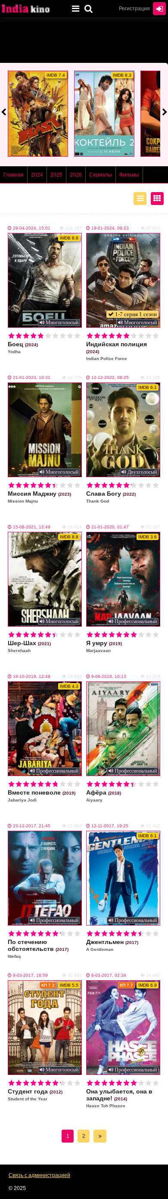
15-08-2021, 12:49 (31, 527)
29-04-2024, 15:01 (31, 228)
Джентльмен (112, 945)
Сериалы (100, 175)
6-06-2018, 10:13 (108, 676)
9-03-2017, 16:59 (30, 975)
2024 (37, 175)
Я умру (104, 646)
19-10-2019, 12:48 (31, 676)
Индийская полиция (116, 351)
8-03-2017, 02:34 (108, 975)
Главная (13, 175)
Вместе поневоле (41, 795)
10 (77, 335)
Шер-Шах (29, 646)
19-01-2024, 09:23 (110, 228)
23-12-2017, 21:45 (31, 825)
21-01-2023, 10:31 (31, 377)
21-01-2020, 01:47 (110, 527)
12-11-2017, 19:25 (109, 825)
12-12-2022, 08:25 (110, 377)
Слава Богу (111, 496)
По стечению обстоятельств (38, 948)
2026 (76, 175)
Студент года (35, 1094)
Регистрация (134, 9)
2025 (56, 175)
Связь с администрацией (39, 1175)
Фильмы (129, 175)
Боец (23, 347)
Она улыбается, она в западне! (119, 1098)
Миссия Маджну (39, 496)
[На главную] (32, 8)
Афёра (103, 795)
